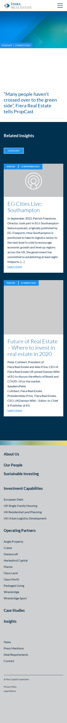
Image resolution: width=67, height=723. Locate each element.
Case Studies (14, 610)
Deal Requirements (16, 654)
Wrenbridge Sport (15, 598)
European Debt (13, 499)
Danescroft (11, 554)
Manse (8, 566)
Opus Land (11, 573)
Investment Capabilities (23, 488)
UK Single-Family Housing (20, 505)
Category (14, 150)
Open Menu (60, 6)
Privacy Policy (10, 687)
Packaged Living (14, 585)
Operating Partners (20, 530)
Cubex (8, 547)
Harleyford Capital (16, 560)
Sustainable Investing (21, 473)
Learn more (14, 266)
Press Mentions (14, 648)
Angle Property (13, 541)
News (7, 642)
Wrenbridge (11, 592)
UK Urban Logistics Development (25, 518)
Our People (13, 465)
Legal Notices (10, 691)
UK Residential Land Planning (23, 512)
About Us (11, 454)
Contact (9, 661)
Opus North (11, 579)
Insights (10, 621)
